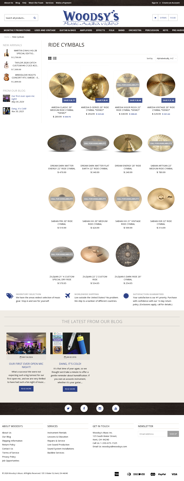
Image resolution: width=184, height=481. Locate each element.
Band (121, 30)
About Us (8, 2)
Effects (100, 30)
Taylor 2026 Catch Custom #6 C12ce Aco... (25, 64)
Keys (165, 30)
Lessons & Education (57, 436)
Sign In (155, 2)
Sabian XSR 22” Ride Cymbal (161, 222)
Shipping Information (12, 440)
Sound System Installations (60, 448)
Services (49, 2)
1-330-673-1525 (108, 443)
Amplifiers (86, 30)
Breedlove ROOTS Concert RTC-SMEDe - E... (25, 76)
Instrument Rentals (57, 432)
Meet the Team (36, 2)
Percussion (152, 30)
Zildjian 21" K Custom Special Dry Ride (62, 278)
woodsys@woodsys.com (114, 446)
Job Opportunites (10, 460)
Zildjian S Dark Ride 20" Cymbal (128, 278)
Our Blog (6, 436)
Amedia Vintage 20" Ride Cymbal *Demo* (161, 109)
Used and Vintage (44, 30)
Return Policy (8, 444)
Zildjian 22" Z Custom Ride (95, 278)
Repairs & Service (56, 440)
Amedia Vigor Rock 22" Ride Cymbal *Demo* (128, 109)
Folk (111, 30)
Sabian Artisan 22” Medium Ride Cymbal (161, 167)
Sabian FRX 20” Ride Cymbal (62, 222)
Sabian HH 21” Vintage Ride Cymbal (128, 222)
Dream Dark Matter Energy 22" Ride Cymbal (61, 167)
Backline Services (55, 452)
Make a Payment (63, 2)
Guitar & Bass (68, 30)
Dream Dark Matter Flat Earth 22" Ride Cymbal (94, 167)
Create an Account (171, 2)
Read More (26, 388)
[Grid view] (49, 59)
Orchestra (135, 30)
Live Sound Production (58, 444)
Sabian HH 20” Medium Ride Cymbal (95, 222)
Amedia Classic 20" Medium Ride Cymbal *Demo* (62, 110)
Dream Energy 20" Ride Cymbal (128, 167)
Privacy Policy (9, 456)
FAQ (24, 2)
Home (6, 37)
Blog (18, 2)
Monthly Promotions (17, 30)
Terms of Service (10, 452)
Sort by (150, 58)
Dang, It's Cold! (19, 108)
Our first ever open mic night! (23, 97)
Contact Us (7, 448)
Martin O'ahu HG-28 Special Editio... (25, 52)
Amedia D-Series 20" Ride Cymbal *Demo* (95, 109)
